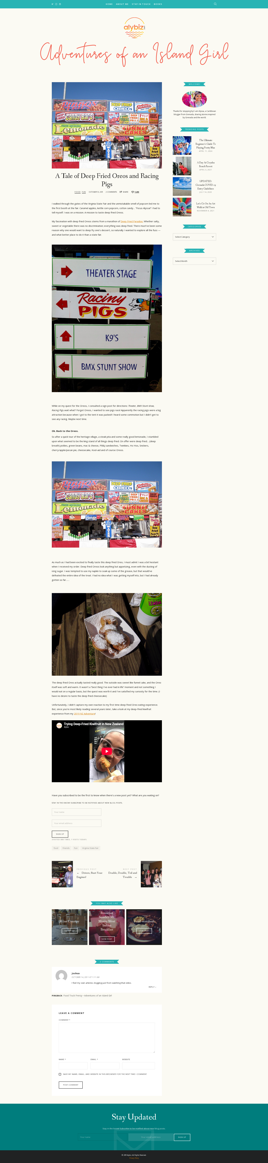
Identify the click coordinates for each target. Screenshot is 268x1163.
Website (126, 1059)
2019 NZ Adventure (84, 713)
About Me (122, 4)
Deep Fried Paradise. (132, 221)
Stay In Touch (141, 4)
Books (158, 4)
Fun (84, 192)
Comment (64, 1020)
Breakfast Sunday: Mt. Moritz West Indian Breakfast (106, 921)
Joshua (76, 973)
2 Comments (111, 192)
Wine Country (69, 921)
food (56, 848)
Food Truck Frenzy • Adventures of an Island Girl (87, 995)
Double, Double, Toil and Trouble (134, 874)
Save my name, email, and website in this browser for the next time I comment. (105, 1074)
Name (62, 1059)
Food (78, 192)
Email (94, 1059)
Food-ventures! (144, 921)
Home (109, 4)
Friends (66, 848)
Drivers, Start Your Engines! (79, 874)
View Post (70, 931)
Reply (152, 987)
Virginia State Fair (90, 848)
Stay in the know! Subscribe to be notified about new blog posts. (87, 803)
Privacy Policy (134, 1158)
